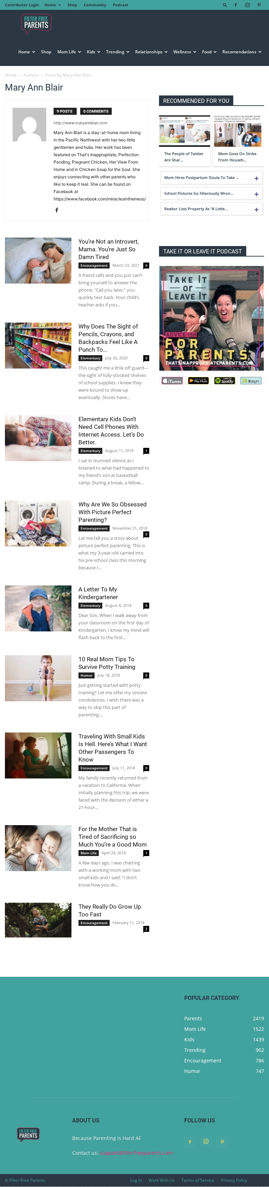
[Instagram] (247, 5)
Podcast (120, 4)
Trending (115, 52)
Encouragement (94, 265)
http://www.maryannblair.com (81, 122)
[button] (225, 4)
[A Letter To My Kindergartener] (38, 608)
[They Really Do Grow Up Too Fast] (38, 920)
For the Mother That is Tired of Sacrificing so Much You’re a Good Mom (112, 836)
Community (95, 4)
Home (50, 4)
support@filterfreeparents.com (136, 1152)
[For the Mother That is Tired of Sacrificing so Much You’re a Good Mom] (38, 848)
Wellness (182, 52)
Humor (86, 675)
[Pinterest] (259, 5)
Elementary (90, 358)
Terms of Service (197, 1180)
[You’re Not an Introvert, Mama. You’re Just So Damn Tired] (38, 261)
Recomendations (239, 52)
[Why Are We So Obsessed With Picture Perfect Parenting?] (38, 523)
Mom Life (66, 52)
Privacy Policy (234, 1180)
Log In (136, 1180)
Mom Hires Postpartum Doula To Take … (201, 177)
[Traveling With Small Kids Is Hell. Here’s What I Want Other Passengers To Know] (38, 755)
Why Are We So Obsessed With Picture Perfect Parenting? (112, 512)
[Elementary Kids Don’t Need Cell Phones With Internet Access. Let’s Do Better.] (38, 438)
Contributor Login (22, 4)
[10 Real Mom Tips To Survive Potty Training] (38, 678)
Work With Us (162, 1180)
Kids (91, 52)
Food (207, 52)
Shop (72, 4)
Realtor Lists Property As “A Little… (196, 208)
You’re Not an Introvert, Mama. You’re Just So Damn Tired (108, 249)
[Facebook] (235, 5)
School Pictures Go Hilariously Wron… (199, 193)
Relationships (149, 52)
